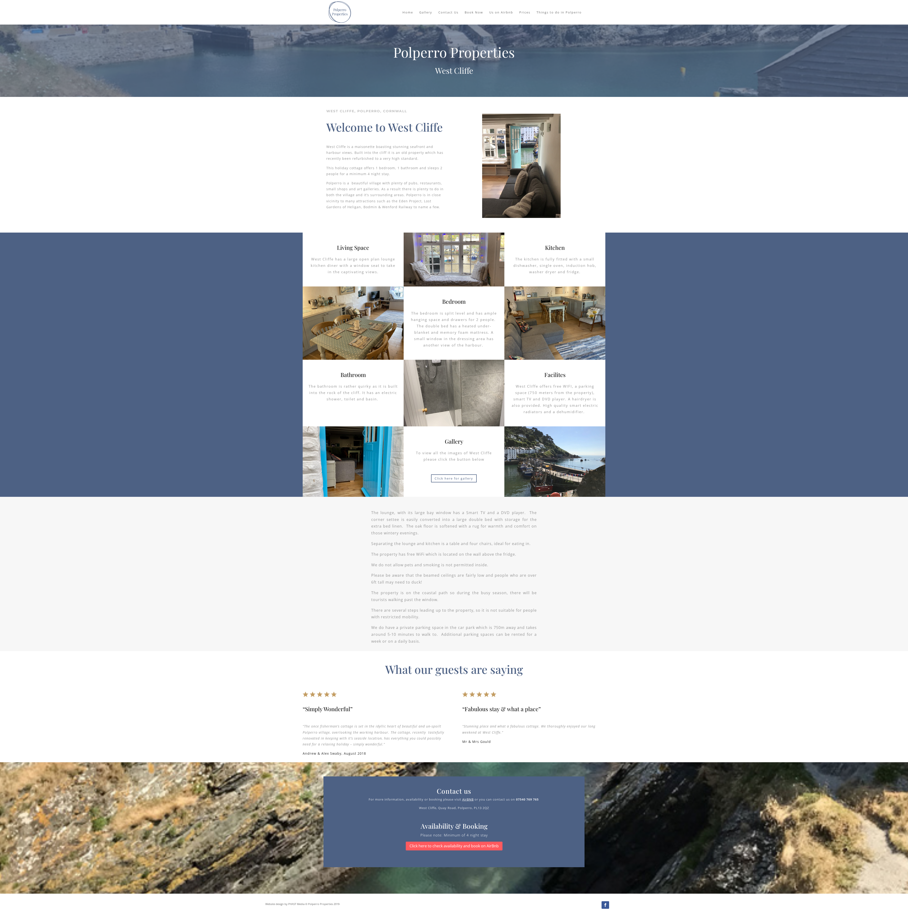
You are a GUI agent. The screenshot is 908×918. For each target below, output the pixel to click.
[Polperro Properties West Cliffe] (521, 216)
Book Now (474, 12)
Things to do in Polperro (559, 12)
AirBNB (468, 799)
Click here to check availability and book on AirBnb (454, 846)
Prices (524, 12)
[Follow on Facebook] (605, 905)
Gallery (425, 12)
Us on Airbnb (501, 12)
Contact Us (448, 12)
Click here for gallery (454, 478)
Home (407, 12)
